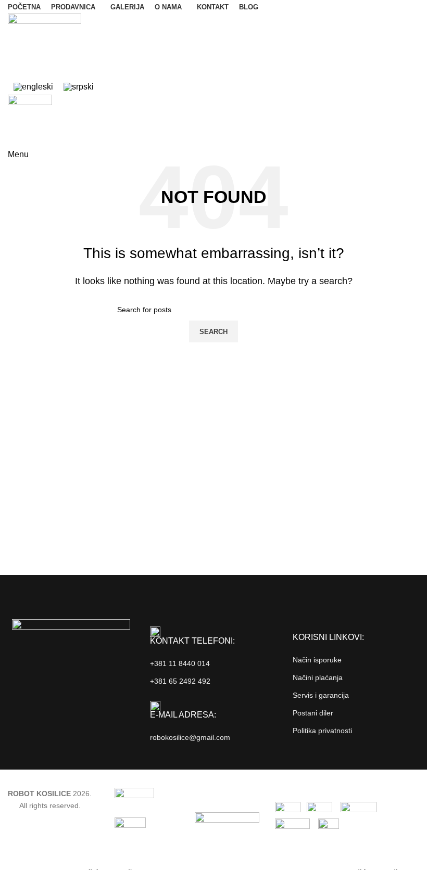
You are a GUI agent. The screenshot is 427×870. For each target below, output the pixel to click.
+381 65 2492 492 (180, 681)
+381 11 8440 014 (180, 663)
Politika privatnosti (322, 730)
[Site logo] (44, 45)
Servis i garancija (321, 695)
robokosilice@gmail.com (190, 737)
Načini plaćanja (318, 677)
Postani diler (313, 713)
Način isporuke (317, 660)
